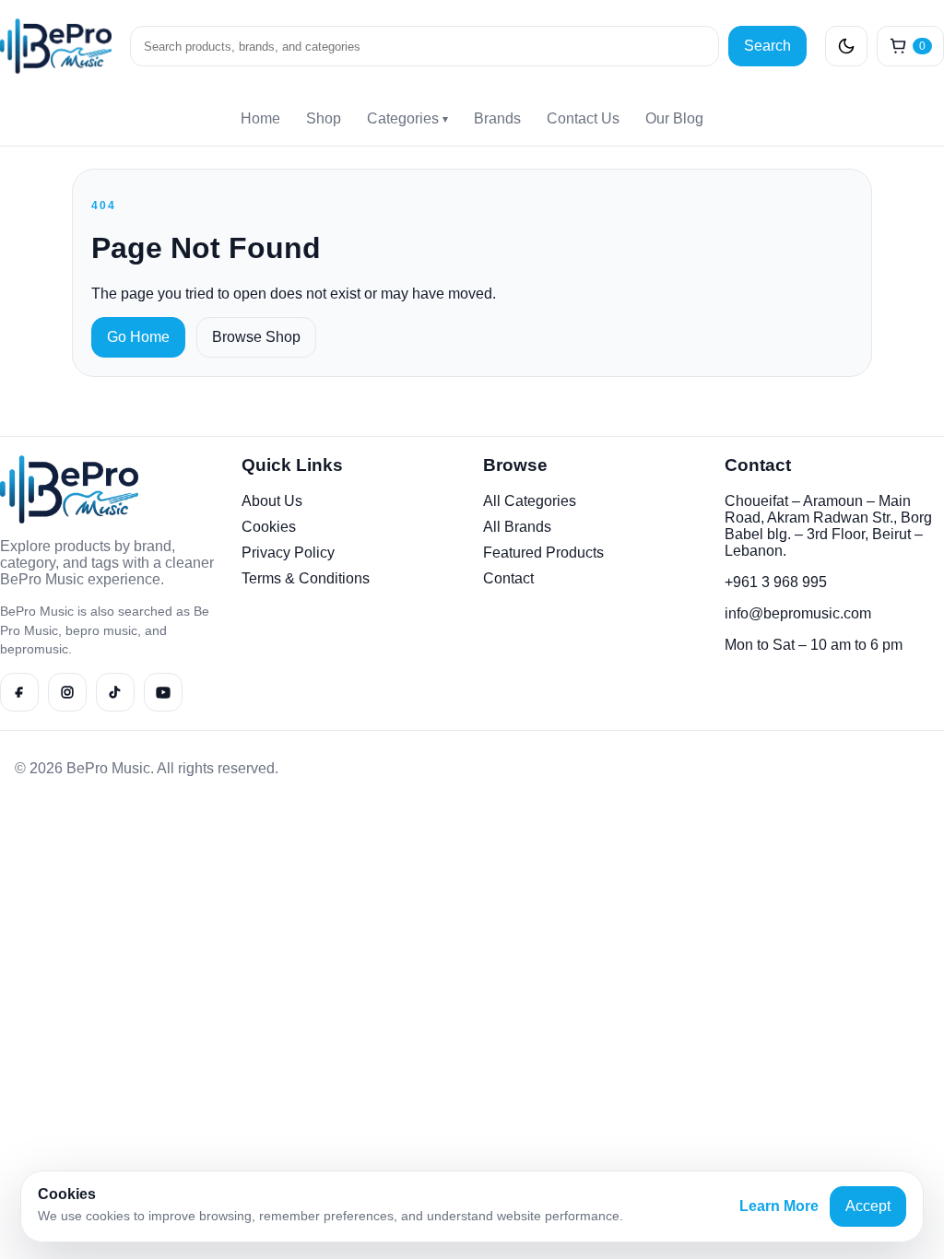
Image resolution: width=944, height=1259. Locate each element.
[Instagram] (67, 692)
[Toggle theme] (846, 46)
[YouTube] (163, 692)
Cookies (269, 527)
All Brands (517, 527)
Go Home (138, 337)
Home (260, 118)
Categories (407, 118)
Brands (497, 118)
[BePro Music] (56, 46)
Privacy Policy (288, 552)
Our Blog (674, 118)
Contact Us (583, 118)
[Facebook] (19, 692)
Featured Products (543, 552)
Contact (508, 578)
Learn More (779, 1206)
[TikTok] (115, 692)
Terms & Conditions (306, 578)
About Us (272, 501)
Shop (323, 118)
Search (767, 45)
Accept (868, 1206)
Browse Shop (256, 337)
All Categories (529, 501)
